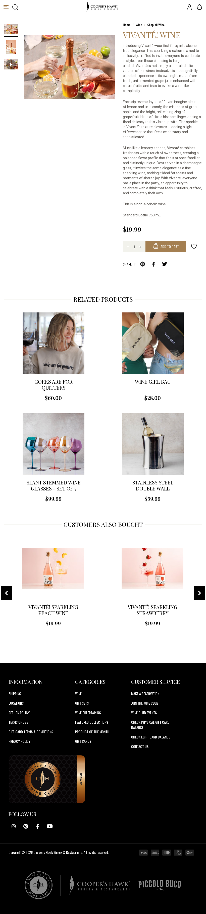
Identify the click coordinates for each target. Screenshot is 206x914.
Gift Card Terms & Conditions (31, 731)
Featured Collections (91, 722)
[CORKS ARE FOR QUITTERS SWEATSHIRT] (53, 343)
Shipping (15, 693)
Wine (78, 693)
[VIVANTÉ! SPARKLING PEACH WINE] (53, 568)
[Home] (102, 7)
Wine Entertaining (88, 712)
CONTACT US (139, 746)
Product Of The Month (92, 731)
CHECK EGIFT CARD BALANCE (150, 736)
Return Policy (19, 712)
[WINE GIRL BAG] (152, 343)
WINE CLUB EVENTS (144, 712)
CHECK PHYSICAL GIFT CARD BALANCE (150, 724)
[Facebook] (38, 826)
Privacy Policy (19, 741)
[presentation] (6, 593)
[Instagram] (14, 826)
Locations (16, 703)
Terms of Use (18, 722)
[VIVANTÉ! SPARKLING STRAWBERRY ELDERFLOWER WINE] (152, 568)
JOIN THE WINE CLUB (144, 703)
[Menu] (6, 7)
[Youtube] (50, 826)
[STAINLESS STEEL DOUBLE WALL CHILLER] (152, 444)
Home (126, 24)
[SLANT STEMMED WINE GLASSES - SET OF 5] (53, 444)
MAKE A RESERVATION (145, 693)
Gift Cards (83, 741)
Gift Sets (82, 703)
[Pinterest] (26, 826)
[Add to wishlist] (194, 246)
